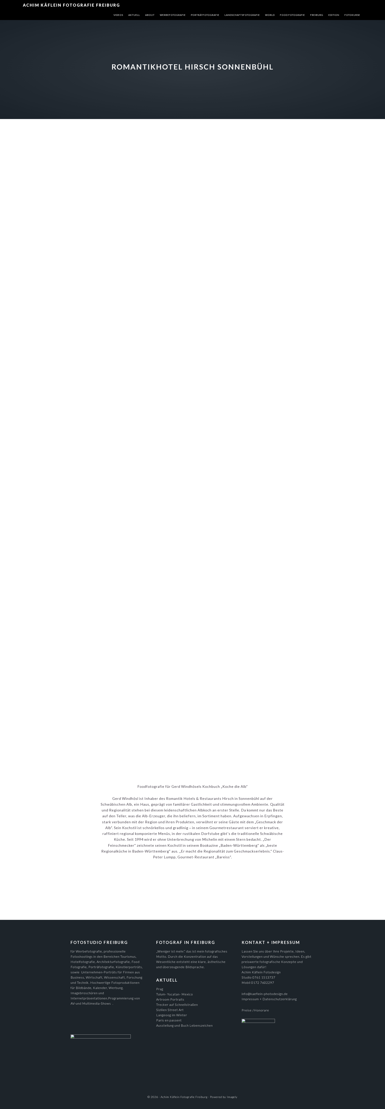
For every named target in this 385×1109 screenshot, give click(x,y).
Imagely (232, 1097)
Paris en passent (169, 1020)
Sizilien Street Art (170, 1010)
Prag (159, 989)
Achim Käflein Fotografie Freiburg (71, 5)
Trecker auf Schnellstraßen (177, 1004)
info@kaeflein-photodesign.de (265, 994)
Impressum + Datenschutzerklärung (269, 999)
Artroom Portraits (170, 999)
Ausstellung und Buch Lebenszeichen (184, 1025)
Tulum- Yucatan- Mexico (174, 994)
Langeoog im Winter (171, 1015)
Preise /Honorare (255, 1010)
